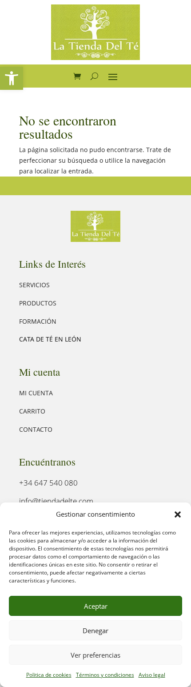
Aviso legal (152, 675)
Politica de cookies (49, 675)
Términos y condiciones (105, 675)
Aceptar (95, 606)
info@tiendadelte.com (56, 501)
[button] (11, 78)
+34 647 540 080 (48, 483)
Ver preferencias (95, 655)
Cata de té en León (50, 339)
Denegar (95, 630)
